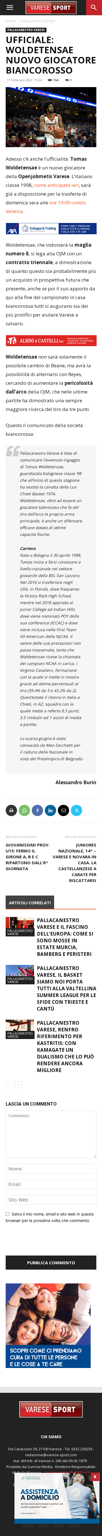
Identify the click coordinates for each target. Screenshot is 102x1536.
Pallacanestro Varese (38, 21)
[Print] (11, 810)
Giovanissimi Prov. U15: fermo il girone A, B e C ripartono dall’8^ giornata (28, 856)
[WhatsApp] (24, 810)
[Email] (63, 810)
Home (11, 21)
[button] (10, 7)
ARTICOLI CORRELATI (30, 902)
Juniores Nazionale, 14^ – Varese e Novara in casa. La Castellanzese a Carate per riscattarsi (74, 862)
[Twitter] (76, 810)
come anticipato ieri (56, 185)
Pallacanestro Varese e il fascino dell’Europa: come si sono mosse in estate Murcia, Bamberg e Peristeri (65, 937)
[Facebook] (37, 810)
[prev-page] (9, 1084)
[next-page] (18, 1084)
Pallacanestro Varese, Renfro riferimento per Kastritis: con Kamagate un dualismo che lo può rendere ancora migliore (65, 1046)
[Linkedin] (50, 810)
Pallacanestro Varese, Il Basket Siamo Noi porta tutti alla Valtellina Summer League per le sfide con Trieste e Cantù (66, 988)
